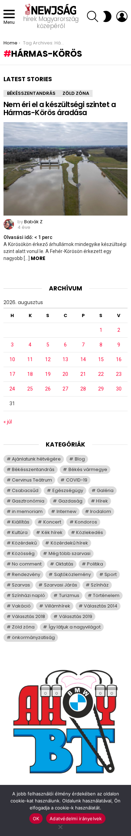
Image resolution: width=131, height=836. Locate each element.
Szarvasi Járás (60, 585)
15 (101, 359)
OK (36, 818)
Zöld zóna (76, 93)
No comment (27, 564)
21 (83, 374)
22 (101, 374)
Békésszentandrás (31, 93)
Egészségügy (67, 490)
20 (65, 374)
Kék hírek (52, 532)
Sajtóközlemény (72, 574)
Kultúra (20, 532)
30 (119, 389)
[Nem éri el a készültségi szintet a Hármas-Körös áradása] (65, 168)
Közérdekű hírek (69, 543)
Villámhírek (57, 606)
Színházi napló (28, 595)
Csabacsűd (25, 490)
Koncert (52, 522)
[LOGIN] (122, 16)
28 (83, 389)
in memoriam (27, 511)
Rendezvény (26, 574)
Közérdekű (24, 543)
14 (83, 359)
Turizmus (69, 595)
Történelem (106, 595)
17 (12, 374)
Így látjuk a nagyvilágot (75, 627)
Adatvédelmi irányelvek (76, 818)
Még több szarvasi (69, 553)
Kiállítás (20, 522)
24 (12, 389)
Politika (95, 564)
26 (48, 389)
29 (101, 389)
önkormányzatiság (33, 637)
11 (30, 359)
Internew (67, 511)
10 (12, 359)
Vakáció (21, 606)
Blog (80, 459)
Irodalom (100, 511)
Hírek (102, 501)
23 (119, 374)
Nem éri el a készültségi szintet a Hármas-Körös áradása (59, 108)
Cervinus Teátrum (32, 480)
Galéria (105, 490)
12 (48, 359)
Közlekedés (89, 532)
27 (65, 389)
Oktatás (64, 564)
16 (119, 359)
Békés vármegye (87, 469)
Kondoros (86, 522)
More (38, 258)
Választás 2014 (100, 606)
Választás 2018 (28, 616)
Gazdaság (70, 501)
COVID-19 (76, 480)
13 (65, 359)
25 (30, 389)
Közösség (23, 553)
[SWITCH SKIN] (107, 16)
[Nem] (60, 826)
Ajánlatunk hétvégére (36, 459)
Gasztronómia (28, 501)
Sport (110, 574)
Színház (100, 585)
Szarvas (21, 585)
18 (30, 374)
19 (48, 374)
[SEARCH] (92, 16)
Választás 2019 (75, 616)
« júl (7, 421)
